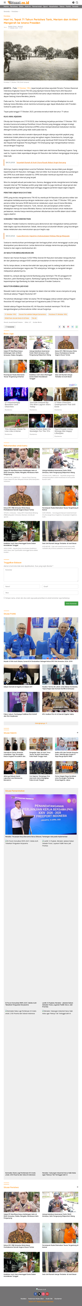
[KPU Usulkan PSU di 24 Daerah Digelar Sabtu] (60, 702)
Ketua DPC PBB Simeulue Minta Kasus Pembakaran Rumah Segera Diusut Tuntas (66, 353)
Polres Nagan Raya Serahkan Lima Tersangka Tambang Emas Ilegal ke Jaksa (65, 778)
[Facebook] (35, 1294)
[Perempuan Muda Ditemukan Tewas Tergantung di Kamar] (15, 366)
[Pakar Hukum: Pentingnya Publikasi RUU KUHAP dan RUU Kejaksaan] (22, 702)
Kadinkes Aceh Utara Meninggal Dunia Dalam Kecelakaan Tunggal (40, 377)
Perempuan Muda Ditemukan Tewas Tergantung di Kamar (14, 376)
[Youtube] (47, 1294)
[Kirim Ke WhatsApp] (76, 326)
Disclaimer (58, 1299)
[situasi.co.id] (18, 2)
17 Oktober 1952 (24, 88)
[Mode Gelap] (73, 2)
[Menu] (5, 2)
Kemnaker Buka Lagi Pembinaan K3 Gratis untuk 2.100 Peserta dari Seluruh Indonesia (20, 1174)
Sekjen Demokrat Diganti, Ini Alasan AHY (18, 687)
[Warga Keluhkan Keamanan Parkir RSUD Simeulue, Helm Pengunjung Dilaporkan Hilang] (41, 342)
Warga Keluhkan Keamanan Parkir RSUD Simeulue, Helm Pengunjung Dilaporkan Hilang (40, 353)
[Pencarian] (77, 2)
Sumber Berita (37, 322)
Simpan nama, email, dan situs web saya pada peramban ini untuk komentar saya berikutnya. (38, 598)
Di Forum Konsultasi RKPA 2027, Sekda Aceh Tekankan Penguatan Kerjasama (21, 1004)
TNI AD (34, 318)
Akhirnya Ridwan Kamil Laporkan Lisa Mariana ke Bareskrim (13, 778)
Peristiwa (7, 16)
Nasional (20, 26)
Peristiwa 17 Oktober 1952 (58, 314)
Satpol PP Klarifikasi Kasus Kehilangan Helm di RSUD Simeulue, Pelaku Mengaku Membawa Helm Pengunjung (14, 353)
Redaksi (23, 1299)
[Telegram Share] (72, 326)
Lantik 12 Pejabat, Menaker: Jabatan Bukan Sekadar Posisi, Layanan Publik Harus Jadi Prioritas (57, 1005)
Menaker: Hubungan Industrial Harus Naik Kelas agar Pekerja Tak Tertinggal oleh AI (59, 1174)
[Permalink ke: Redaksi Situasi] (5, 27)
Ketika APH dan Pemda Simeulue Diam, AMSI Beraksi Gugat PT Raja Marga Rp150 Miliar (66, 754)
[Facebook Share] (59, 326)
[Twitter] (39, 1294)
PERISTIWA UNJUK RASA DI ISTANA (17, 318)
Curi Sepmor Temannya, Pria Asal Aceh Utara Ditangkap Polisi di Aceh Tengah (39, 778)
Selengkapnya (40, 723)
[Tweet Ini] (63, 326)
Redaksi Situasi (12, 26)
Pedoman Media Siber (36, 1299)
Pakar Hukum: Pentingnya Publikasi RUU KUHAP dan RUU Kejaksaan (20, 715)
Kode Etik (49, 1299)
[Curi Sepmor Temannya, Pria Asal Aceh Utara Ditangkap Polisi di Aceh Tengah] (41, 767)
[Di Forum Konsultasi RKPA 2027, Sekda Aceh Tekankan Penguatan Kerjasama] (22, 920)
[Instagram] (43, 1294)
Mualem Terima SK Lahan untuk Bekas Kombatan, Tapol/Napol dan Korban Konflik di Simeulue (60, 688)
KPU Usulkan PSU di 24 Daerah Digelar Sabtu (58, 714)
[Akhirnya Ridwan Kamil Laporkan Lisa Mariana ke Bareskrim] (15, 767)
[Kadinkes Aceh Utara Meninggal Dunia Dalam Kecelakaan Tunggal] (41, 366)
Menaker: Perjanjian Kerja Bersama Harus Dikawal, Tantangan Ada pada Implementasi (36, 837)
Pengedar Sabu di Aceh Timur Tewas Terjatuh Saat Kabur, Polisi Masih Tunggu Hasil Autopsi (40, 754)
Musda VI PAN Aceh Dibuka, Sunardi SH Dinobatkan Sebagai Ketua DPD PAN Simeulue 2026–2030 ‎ (38, 661)
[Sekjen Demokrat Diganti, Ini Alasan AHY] (22, 674)
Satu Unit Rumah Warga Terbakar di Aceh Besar (63, 376)
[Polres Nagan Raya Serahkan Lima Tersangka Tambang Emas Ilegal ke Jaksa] (66, 767)
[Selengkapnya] (77, 733)
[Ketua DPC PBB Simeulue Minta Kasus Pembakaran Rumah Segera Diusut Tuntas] (66, 342)
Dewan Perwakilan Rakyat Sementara (32, 314)
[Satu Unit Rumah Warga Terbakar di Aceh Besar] (66, 366)
